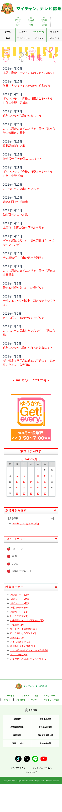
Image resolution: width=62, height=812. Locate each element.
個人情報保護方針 (45, 735)
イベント (39, 38)
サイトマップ (31, 772)
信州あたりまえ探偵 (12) (22, 646)
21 (31, 487)
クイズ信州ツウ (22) (20, 641)
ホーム (8, 31)
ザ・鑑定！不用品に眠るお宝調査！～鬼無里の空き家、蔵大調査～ (29, 362)
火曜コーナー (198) (19, 599)
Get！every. (39, 31)
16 (45, 482)
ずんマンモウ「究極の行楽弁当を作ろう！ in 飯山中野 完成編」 (29, 100)
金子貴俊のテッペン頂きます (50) (27, 620)
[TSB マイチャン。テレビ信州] (31, 14)
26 (17, 493)
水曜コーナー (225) (19, 603)
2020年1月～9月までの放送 (25, 523)
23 (45, 487)
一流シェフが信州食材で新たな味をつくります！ (29, 302)
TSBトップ (11, 696)
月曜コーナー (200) (19, 595)
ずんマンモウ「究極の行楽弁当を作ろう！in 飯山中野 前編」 (29, 173)
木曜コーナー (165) (19, 607)
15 (38, 482)
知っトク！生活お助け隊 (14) (24, 629)
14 (31, 482)
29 (38, 493)
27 (24, 493)
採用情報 (17, 735)
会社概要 (17, 719)
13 (24, 482)
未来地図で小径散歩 (15, 201)
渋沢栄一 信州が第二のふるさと (22, 158)
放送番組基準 (45, 719)
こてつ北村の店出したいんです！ (23, 188)
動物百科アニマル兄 (15, 214)
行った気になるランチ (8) (23, 633)
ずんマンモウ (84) (19, 654)
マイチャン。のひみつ (42, 768)
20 (24, 487)
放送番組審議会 (17, 727)
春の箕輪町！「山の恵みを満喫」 (23, 257)
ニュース (23, 31)
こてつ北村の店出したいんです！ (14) (29, 659)
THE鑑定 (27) (17, 624)
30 (45, 493)
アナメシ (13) (17, 637)
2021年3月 (22, 380)
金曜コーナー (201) (19, 612)
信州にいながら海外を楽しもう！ (23, 115)
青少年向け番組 (45, 727)
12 (17, 482)
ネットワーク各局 (51, 700)
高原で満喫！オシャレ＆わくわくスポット (29, 72)
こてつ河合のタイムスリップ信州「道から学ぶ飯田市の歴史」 (29, 130)
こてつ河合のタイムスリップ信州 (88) (29, 650)
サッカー (54, 31)
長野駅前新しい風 (14, 145)
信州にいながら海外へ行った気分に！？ (28, 347)
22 (38, 487)
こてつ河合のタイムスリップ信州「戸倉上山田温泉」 (29, 272)
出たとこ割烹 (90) (19, 616)
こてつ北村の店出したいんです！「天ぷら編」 (29, 332)
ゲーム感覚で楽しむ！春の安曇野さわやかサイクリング (29, 242)
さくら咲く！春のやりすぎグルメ (23, 317)
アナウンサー (23, 38)
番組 (8, 38)
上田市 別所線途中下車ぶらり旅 (23, 227)
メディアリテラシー (18, 768)
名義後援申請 (45, 743)
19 (17, 487)
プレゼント (54, 38)
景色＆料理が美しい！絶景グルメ (23, 287)
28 (31, 493)
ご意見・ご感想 (17, 743)
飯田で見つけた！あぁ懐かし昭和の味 (26, 85)
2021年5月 (39, 380)
